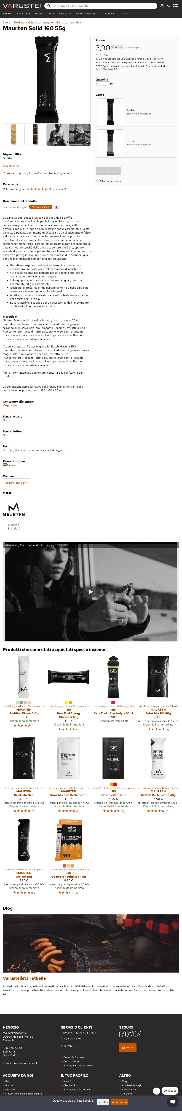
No (5, 420)
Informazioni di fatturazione (78, 1065)
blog (38, 13)
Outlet (109, 13)
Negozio (65, 13)
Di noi (123, 13)
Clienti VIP (69, 1085)
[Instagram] (130, 1034)
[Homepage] (22, 6)
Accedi (67, 1081)
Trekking (20, 22)
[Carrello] (168, 6)
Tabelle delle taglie (132, 1085)
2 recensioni (57, 189)
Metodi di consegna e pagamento (23, 1093)
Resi (7, 1081)
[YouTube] (138, 1034)
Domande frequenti (74, 1057)
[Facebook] (122, 1034)
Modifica (103, 1102)
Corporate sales (72, 1061)
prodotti (23, 13)
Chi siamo (127, 1093)
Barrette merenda (69, 22)
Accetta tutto (119, 1102)
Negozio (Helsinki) (27, 173)
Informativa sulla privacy (76, 1089)
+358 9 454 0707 (84, 1033)
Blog (124, 1081)
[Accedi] (162, 6)
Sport (7, 13)
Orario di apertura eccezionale (21, 1063)
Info (51, 13)
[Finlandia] (176, 6)
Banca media (129, 1089)
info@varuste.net (71, 1038)
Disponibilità (11, 165)
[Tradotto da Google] (15, 207)
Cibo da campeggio (41, 22)
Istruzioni (10, 1089)
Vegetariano (10, 405)
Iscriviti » (128, 1048)
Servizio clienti (87, 13)
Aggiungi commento (16, 482)
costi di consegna (132, 48)
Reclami (9, 1085)
